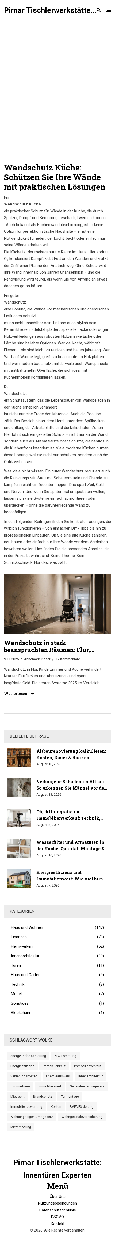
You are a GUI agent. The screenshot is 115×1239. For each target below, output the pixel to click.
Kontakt (57, 1223)
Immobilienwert (50, 1086)
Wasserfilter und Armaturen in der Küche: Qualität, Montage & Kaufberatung (70, 845)
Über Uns (58, 1196)
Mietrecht (17, 1096)
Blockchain (57, 1012)
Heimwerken (57, 946)
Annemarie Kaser (37, 659)
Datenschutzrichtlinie (57, 1210)
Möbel (57, 993)
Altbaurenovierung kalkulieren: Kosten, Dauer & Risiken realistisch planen (71, 754)
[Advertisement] (57, 89)
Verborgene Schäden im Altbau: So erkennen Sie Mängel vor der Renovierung (71, 785)
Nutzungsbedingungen (57, 1203)
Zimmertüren (20, 1086)
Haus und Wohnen (57, 927)
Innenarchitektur (57, 955)
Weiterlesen (16, 694)
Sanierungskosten (23, 1076)
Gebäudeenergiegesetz (87, 1086)
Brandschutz (42, 1096)
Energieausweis (58, 1076)
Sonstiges (57, 1003)
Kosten (56, 1107)
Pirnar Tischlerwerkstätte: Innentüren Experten (51, 10)
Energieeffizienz (22, 1066)
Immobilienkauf (54, 1066)
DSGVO (57, 1216)
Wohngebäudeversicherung (82, 1117)
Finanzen (57, 936)
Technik (57, 984)
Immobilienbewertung (26, 1107)
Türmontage (70, 1096)
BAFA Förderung (81, 1107)
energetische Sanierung (28, 1056)
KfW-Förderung (65, 1056)
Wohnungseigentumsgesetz (31, 1117)
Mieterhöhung (20, 1127)
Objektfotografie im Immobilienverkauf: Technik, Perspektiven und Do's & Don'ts (70, 815)
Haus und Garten (57, 974)
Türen (57, 965)
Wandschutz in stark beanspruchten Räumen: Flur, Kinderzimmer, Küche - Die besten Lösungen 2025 (53, 646)
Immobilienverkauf (87, 1066)
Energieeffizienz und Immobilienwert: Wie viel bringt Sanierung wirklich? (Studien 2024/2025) (72, 875)
